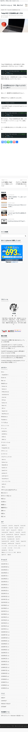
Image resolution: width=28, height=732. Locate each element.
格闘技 (3, 504)
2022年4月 (5, 584)
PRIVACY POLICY (5, 703)
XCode (18, 543)
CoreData (4, 525)
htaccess (13, 530)
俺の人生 (4, 493)
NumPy (4, 467)
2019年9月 (5, 676)
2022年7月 (4, 575)
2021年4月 (5, 620)
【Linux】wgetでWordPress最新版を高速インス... (17, 213)
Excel (3, 377)
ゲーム (4, 428)
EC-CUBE (4, 527)
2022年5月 (4, 581)
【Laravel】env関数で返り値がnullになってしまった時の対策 (13, 341)
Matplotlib (5, 465)
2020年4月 (5, 655)
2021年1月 (5, 629)
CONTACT (4, 700)
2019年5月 (5, 688)
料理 (3, 498)
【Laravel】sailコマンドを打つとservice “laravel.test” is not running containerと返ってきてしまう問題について (13, 346)
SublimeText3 (5, 541)
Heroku (4, 389)
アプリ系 (4, 422)
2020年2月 (5, 661)
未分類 (3, 501)
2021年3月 (5, 623)
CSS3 (10, 525)
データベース (5, 442)
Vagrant (4, 411)
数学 (19, 552)
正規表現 (6, 17)
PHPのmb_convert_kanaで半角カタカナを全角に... (17, 205)
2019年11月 (5, 670)
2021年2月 (5, 626)
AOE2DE (4, 431)
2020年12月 (5, 632)
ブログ (10, 547)
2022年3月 (4, 587)
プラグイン (17, 547)
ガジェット (5, 425)
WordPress (5, 413)
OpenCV (4, 470)
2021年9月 (5, 605)
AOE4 (4, 436)
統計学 (4, 554)
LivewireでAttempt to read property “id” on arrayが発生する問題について (13, 361)
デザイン (4, 451)
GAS (4, 459)
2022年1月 (5, 593)
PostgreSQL (5, 447)
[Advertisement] (14, 49)
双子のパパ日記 (6, 495)
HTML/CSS (5, 391)
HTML (20, 530)
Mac (3, 380)
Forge (16, 527)
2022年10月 (5, 567)
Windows (4, 416)
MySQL (4, 445)
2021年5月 (5, 617)
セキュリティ (21, 545)
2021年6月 (5, 614)
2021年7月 (5, 611)
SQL (18, 539)
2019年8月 (5, 679)
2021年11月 (5, 599)
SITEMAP (3, 706)
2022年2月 (4, 590)
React (4, 405)
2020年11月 (5, 635)
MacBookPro (9, 534)
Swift (4, 484)
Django (16, 525)
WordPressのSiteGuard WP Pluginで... (17, 221)
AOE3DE (4, 434)
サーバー (4, 545)
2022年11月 (5, 564)
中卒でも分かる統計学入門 (9, 490)
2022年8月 (5, 573)
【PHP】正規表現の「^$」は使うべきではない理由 (17, 197)
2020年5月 (5, 652)
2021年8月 (5, 608)
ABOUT (3, 697)
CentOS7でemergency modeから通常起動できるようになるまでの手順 (13, 352)
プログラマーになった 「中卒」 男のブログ (12, 5)
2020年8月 (5, 643)
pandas (4, 473)
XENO (4, 439)
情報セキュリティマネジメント (9, 552)
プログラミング (6, 456)
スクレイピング (6, 481)
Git (3, 530)
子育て (11, 550)
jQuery (12, 532)
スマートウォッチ (13, 545)
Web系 (21, 15)
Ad (2, 372)
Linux (4, 397)
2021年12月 (5, 596)
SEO (3, 408)
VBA (3, 487)
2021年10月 (5, 602)
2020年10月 (5, 638)
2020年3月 (5, 658)
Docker (4, 386)
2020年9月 (5, 641)
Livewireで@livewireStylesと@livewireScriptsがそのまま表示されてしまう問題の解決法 (13, 356)
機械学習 (4, 507)
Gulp (7, 530)
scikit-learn (5, 475)
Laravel (18, 532)
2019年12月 (5, 667)
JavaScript (5, 394)
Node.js (23, 534)
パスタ (4, 547)
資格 (3, 510)
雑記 (3, 516)
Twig (3, 17)
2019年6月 (5, 685)
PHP (19, 15)
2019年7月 (5, 682)
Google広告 (5, 374)
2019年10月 (5, 673)
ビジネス (4, 453)
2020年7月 (5, 646)
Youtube (4, 419)
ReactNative (10, 539)
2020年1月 (5, 664)
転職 (3, 513)
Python (4, 402)
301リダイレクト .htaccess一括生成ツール (12, 715)
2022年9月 (4, 570)
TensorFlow (5, 478)
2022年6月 (4, 578)
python (17, 536)
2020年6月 (5, 649)
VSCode (4, 543)
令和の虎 (4, 550)
